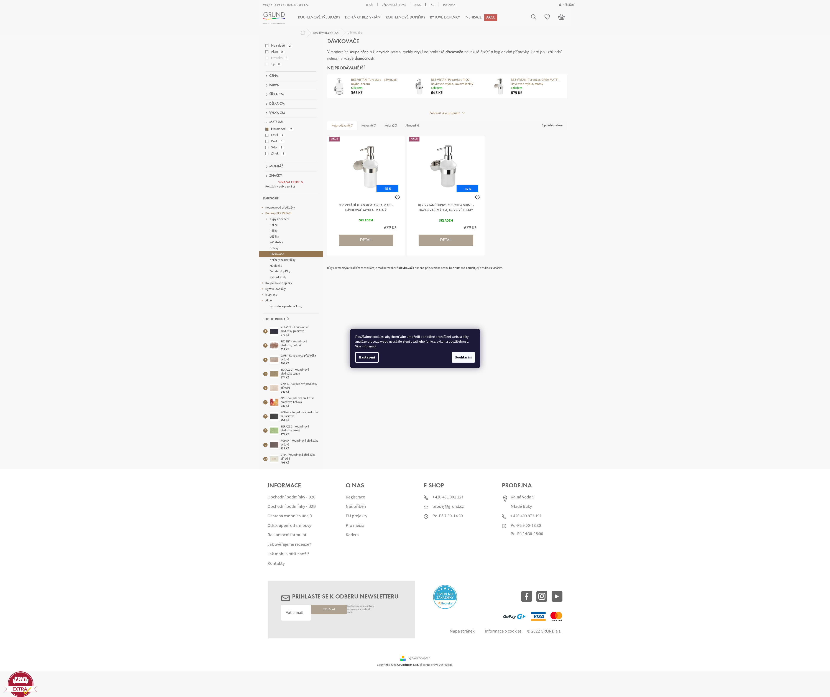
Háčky (274, 231)
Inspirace (271, 295)
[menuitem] (319, 17)
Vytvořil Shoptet (419, 658)
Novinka (279, 58)
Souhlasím (463, 357)
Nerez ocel (281, 129)
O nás (369, 5)
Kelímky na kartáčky (283, 260)
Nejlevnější (369, 125)
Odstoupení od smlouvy (289, 526)
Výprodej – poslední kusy (286, 306)
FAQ (432, 5)
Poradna (449, 5)
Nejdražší (391, 125)
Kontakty (276, 564)
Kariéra (352, 535)
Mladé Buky (521, 507)
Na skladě (281, 46)
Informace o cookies (503, 631)
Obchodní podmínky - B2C (292, 497)
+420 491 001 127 (447, 497)
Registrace (355, 497)
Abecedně (412, 125)
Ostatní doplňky (280, 271)
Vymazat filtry (288, 182)
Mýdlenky (276, 266)
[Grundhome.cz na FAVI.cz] (20, 684)
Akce (277, 52)
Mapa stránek (462, 631)
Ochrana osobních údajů (290, 516)
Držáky (274, 248)
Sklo (276, 147)
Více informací (365, 346)
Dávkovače (277, 254)
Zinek (277, 153)
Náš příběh (356, 507)
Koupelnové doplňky (278, 283)
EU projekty (356, 516)
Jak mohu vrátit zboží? (288, 554)
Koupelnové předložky (280, 207)
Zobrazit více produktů (444, 113)
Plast (277, 141)
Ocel (277, 135)
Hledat (738, 38)
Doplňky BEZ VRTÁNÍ (278, 213)
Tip (275, 64)
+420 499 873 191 (526, 516)
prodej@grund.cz (448, 507)
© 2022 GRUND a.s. (544, 631)
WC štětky (276, 242)
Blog (417, 5)
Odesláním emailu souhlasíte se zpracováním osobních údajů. (360, 609)
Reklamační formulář (287, 535)
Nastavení (367, 357)
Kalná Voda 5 (522, 497)
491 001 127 (300, 5)
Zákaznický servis (394, 5)
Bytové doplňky (275, 289)
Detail (366, 240)
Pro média (355, 526)
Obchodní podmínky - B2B (292, 507)
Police (274, 225)
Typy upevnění (279, 219)
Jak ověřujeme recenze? (289, 544)
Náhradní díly (278, 277)
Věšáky (274, 237)
